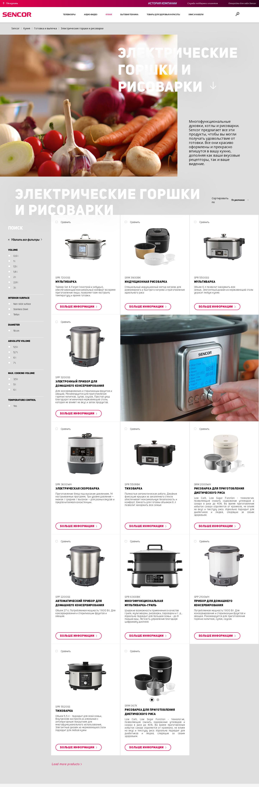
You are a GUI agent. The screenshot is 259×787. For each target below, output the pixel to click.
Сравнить (78, 241)
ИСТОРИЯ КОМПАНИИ (152, 3)
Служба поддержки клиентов (195, 3)
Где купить (14, 3)
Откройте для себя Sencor (239, 3)
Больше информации (91, 326)
